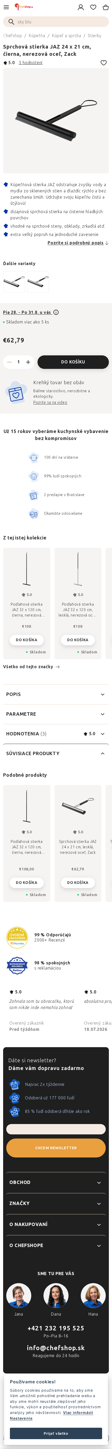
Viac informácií (78, 1412)
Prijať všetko (56, 1433)
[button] (26, 881)
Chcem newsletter (56, 1148)
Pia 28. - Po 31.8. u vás (27, 312)
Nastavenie (21, 1418)
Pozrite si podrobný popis (76, 242)
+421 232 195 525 (56, 1328)
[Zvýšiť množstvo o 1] (28, 362)
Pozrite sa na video (50, 402)
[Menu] (6, 7)
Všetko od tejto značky (28, 666)
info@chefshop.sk (56, 1348)
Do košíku (73, 362)
